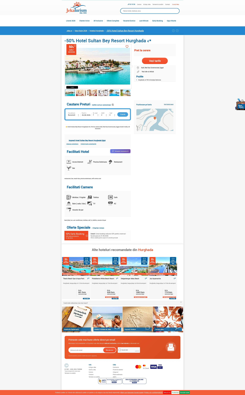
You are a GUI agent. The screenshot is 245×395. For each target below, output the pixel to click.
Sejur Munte (171, 21)
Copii (110, 113)
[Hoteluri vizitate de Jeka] (107, 319)
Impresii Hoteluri (130, 329)
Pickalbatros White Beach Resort (105, 279)
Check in (84, 113)
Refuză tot (167, 392)
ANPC (114, 377)
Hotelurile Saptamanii (71, 329)
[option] (76, 278)
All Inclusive (98, 21)
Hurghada (145, 249)
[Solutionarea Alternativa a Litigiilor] (110, 381)
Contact (167, 4)
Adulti (102, 113)
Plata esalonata (117, 374)
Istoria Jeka (92, 370)
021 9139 (132, 4)
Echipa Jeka (147, 4)
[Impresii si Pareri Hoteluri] (138, 319)
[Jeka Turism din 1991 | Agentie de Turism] (76, 13)
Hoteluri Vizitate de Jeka (102, 329)
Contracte (116, 367)
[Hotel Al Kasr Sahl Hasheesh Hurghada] (177, 30)
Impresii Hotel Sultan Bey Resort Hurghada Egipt (87, 140)
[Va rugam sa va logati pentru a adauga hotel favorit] (127, 47)
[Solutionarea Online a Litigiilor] (134, 381)
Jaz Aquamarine (163, 279)
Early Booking (157, 21)
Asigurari (115, 372)
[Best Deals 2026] (240, 104)
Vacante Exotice (129, 21)
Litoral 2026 (70, 21)
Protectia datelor (118, 370)
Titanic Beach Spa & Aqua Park (76, 279)
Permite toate (184, 392)
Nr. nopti (95, 113)
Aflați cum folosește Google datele (131, 392)
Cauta (122, 114)
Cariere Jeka (159, 329)
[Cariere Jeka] (168, 319)
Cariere (139, 4)
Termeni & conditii (157, 4)
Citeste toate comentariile (88, 144)
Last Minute (143, 21)
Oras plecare (71, 113)
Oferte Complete (113, 21)
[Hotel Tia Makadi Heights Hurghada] (173, 30)
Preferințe (175, 392)
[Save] (113, 104)
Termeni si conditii (70, 373)
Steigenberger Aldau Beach (134, 279)
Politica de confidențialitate (153, 392)
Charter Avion (84, 21)
